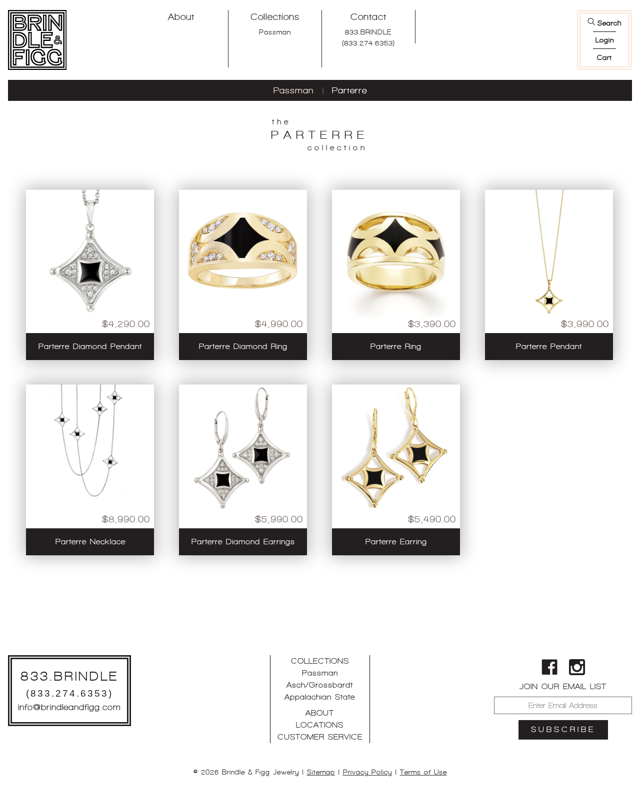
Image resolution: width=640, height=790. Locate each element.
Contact (368, 16)
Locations (320, 725)
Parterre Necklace (91, 541)
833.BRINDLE (368, 32)
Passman (275, 32)
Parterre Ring (396, 346)
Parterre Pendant (549, 346)
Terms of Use (423, 772)
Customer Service (320, 737)
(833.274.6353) (368, 43)
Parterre (349, 90)
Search (610, 23)
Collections (275, 16)
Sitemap (321, 772)
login (605, 40)
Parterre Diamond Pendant (90, 346)
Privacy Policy (367, 772)
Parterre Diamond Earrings (243, 541)
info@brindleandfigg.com (69, 707)
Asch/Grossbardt (319, 685)
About (181, 16)
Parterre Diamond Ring (243, 346)
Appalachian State (319, 697)
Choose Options (90, 304)
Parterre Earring (396, 541)
